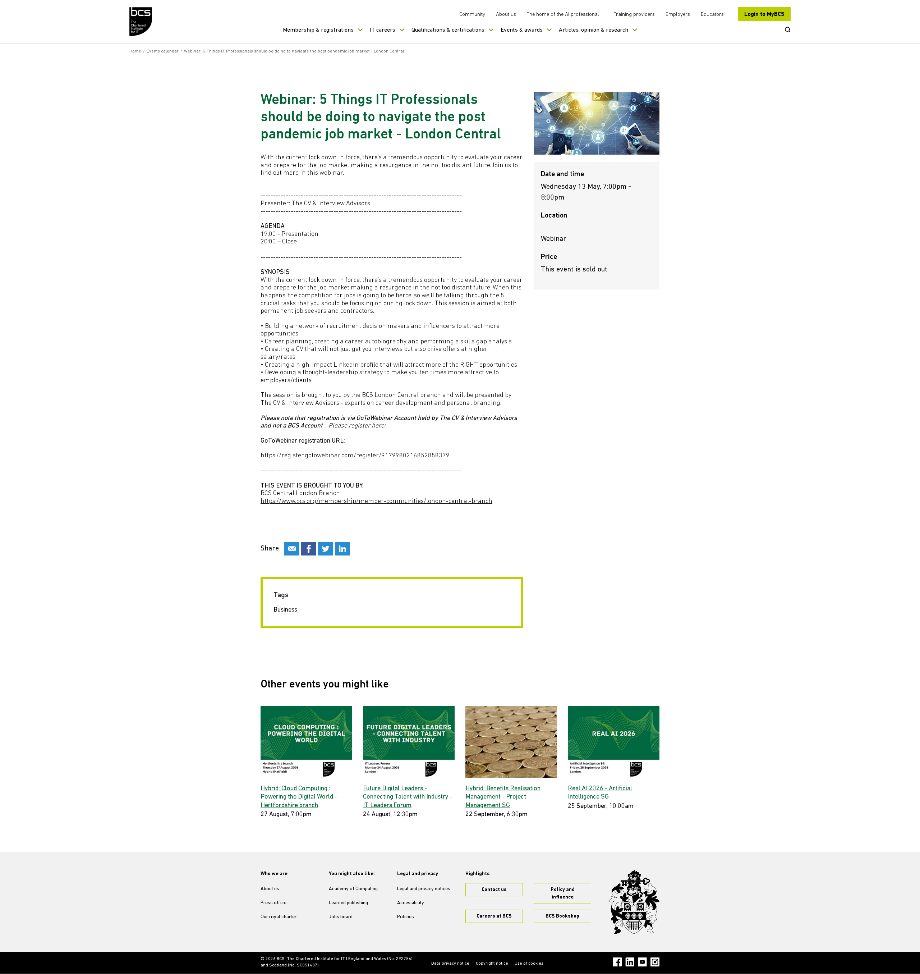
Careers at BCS (494, 916)
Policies (405, 917)
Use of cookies (529, 963)
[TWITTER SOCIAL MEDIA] (325, 548)
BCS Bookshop (562, 916)
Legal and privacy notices (423, 889)
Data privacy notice (450, 963)
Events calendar (163, 51)
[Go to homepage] (141, 21)
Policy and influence (563, 893)
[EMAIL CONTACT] (291, 548)
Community (472, 14)
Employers (678, 14)
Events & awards (522, 30)
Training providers (634, 14)
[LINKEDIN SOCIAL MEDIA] (342, 548)
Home (135, 51)
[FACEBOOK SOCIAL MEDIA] (308, 548)
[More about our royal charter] (633, 902)
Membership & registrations (318, 30)
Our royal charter (278, 917)
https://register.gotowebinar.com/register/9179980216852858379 (355, 456)
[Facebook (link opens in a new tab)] (617, 961)
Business (285, 610)
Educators (712, 14)
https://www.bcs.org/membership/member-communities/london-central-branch (376, 501)
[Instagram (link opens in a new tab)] (654, 961)
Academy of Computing (353, 889)
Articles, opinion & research (593, 30)
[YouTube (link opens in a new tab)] (642, 961)
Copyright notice (492, 963)
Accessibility (410, 903)
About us (506, 14)
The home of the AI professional (563, 14)
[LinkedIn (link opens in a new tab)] (629, 961)
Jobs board (341, 917)
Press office (273, 903)
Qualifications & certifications (447, 30)
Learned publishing (348, 903)
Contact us (494, 889)
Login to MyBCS (764, 14)
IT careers (382, 30)
